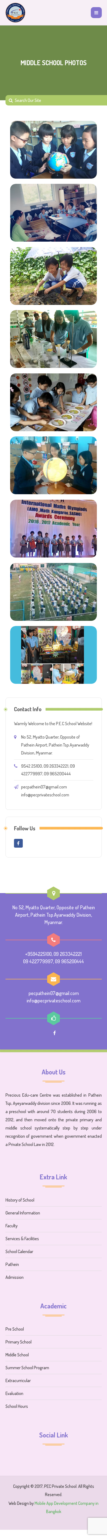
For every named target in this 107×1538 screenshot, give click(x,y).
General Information (22, 1213)
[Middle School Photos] (53, 150)
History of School (19, 1200)
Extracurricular (18, 1380)
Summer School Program (27, 1367)
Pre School (14, 1329)
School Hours (16, 1406)
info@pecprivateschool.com (45, 794)
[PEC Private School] (15, 12)
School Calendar (19, 1251)
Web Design (19, 1503)
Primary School (18, 1342)
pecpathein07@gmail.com (44, 787)
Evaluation (14, 1393)
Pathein (12, 1264)
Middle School (17, 1354)
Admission (14, 1277)
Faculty (11, 1225)
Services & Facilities (22, 1238)
